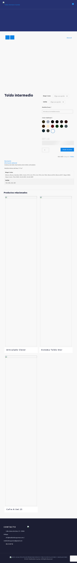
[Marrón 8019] (61, 121)
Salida (45, 102)
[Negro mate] (52, 121)
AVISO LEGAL (16, 557)
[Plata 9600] (48, 121)
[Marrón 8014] (43, 126)
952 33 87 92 (9, 544)
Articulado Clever (16, 350)
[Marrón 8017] (66, 121)
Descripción (7, 161)
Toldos (72, 156)
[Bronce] (43, 121)
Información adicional (10, 163)
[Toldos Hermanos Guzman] (11, 4)
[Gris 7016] (43, 130)
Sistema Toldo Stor (51, 350)
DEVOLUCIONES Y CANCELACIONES (56, 557)
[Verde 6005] (57, 126)
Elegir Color (47, 96)
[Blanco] (53, 131)
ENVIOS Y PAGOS (41, 557)
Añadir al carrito (67, 149)
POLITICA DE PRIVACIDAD (27, 557)
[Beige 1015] (48, 126)
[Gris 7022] (48, 130)
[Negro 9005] (57, 121)
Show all (69, 37)
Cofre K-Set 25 (14, 509)
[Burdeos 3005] (52, 126)
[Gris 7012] (66, 126)
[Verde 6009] (61, 126)
